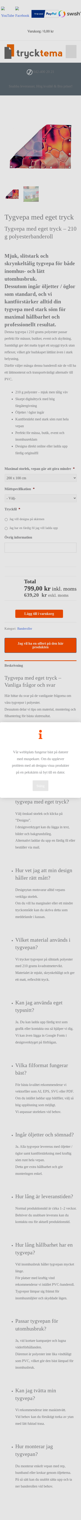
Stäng (40, 786)
